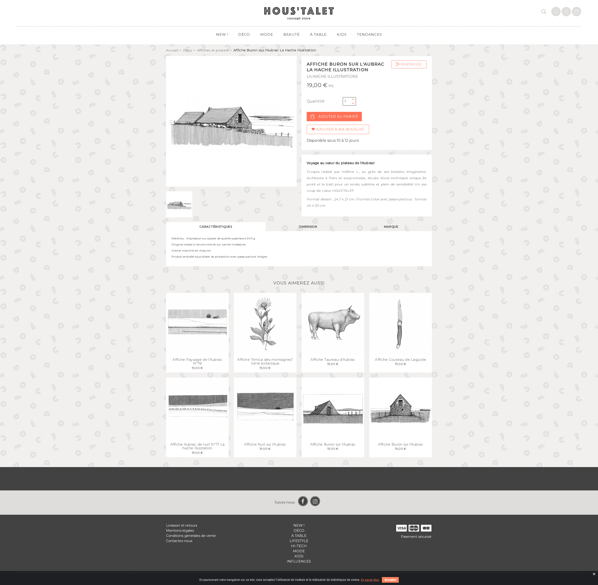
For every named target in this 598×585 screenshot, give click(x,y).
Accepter (390, 579)
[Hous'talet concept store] (299, 13)
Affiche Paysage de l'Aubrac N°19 (197, 361)
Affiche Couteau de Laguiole (400, 359)
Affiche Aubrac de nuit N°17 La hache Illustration (197, 446)
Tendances (369, 34)
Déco (244, 34)
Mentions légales (180, 530)
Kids (342, 34)
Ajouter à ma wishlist (339, 129)
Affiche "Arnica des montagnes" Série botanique (265, 361)
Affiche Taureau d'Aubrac (332, 359)
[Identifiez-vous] (556, 12)
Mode (266, 34)
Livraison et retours (181, 525)
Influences (299, 561)
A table (298, 535)
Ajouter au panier (338, 116)
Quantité (315, 101)
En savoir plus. (370, 579)
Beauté (291, 34)
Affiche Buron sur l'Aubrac (333, 444)
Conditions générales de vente (191, 536)
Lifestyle (299, 541)
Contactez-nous (179, 541)
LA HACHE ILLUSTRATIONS (332, 76)
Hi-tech (299, 546)
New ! (222, 34)
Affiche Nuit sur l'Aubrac (265, 444)
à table (318, 34)
